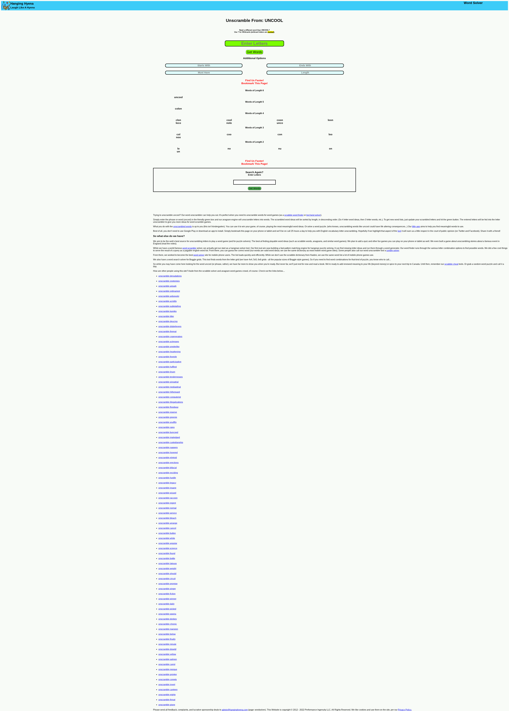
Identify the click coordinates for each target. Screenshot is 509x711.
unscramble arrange (167, 523)
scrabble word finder (293, 215)
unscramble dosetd (167, 649)
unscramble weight (167, 568)
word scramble (189, 248)
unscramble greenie (167, 417)
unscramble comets (167, 679)
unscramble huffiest (167, 367)
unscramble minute (167, 644)
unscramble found (166, 553)
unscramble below (167, 634)
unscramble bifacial (167, 468)
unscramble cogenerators (170, 336)
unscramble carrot (166, 664)
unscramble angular (167, 543)
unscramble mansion (168, 629)
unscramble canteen (167, 689)
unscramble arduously (168, 296)
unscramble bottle (166, 558)
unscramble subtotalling (169, 306)
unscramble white (166, 538)
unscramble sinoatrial (168, 382)
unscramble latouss (167, 563)
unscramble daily (166, 604)
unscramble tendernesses (170, 377)
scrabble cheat (451, 264)
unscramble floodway (168, 407)
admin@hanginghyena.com (235, 710)
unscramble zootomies (169, 281)
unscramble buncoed (168, 432)
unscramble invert (166, 684)
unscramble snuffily (167, 422)
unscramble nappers (168, 447)
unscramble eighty (167, 694)
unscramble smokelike (168, 346)
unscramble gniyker (167, 674)
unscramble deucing (167, 321)
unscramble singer (167, 589)
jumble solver (393, 250)
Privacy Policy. (405, 710)
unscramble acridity (167, 301)
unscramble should (167, 573)
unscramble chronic (167, 624)
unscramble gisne (166, 705)
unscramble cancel (167, 528)
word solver (198, 255)
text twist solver (313, 215)
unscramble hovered (168, 452)
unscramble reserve (167, 412)
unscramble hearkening (169, 352)
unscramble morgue (167, 669)
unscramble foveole (167, 357)
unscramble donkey (167, 619)
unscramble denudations (170, 276)
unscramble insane (167, 488)
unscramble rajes (166, 427)
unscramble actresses (168, 341)
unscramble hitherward (169, 392)
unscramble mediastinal (169, 387)
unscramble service (167, 513)
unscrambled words (182, 226)
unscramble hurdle (167, 478)
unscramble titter (166, 316)
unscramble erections (168, 462)
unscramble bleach (167, 518)
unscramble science (167, 548)
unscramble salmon (167, 659)
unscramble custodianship (170, 442)
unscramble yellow (167, 654)
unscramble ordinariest (169, 291)
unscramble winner (167, 599)
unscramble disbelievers (169, 326)
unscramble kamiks (167, 311)
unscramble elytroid (167, 457)
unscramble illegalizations (170, 402)
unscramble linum (166, 372)
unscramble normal (167, 508)
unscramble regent (167, 503)
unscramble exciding (168, 473)
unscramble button (167, 533)
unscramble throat (166, 700)
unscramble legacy (167, 483)
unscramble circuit (166, 578)
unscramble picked (167, 609)
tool (399, 231)
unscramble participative (169, 362)
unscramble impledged (169, 437)
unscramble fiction (166, 594)
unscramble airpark (167, 286)
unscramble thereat (167, 331)
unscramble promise (167, 584)
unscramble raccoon (167, 498)
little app (416, 226)
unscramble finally (166, 639)
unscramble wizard (167, 493)
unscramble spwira (167, 614)
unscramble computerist (169, 397)
